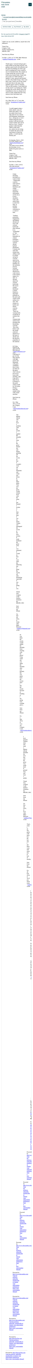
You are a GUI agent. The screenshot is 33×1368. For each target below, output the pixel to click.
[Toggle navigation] (30, 4)
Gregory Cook (23, 34)
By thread (17, 27)
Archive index (7, 27)
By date (26, 27)
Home (3, 15)
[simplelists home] (6, 4)
